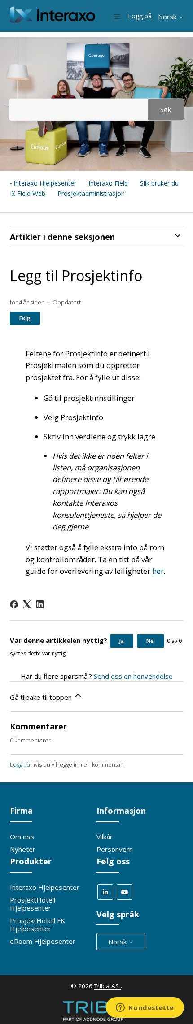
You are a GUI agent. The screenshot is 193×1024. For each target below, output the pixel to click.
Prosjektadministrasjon (91, 193)
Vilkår (104, 836)
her (158, 571)
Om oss (22, 836)
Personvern (114, 849)
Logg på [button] (141, 16)
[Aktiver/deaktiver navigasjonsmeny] (117, 16)
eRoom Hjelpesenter (42, 941)
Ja (121, 641)
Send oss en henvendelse (133, 676)
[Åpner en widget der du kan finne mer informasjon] (145, 1008)
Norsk (168, 17)
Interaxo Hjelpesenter (44, 183)
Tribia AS (107, 986)
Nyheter (22, 849)
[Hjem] (53, 20)
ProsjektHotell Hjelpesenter (32, 903)
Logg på (20, 764)
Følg (25, 318)
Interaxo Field (108, 183)
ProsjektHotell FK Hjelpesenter (37, 924)
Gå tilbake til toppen (42, 697)
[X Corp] (27, 604)
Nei (150, 641)
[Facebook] (14, 604)
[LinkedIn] (40, 604)
